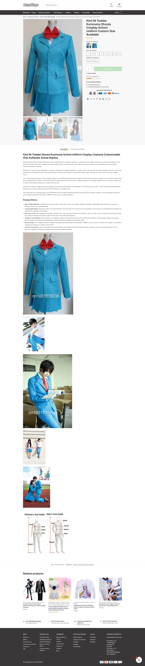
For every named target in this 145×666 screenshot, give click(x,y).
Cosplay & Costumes (79, 639)
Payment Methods (45, 642)
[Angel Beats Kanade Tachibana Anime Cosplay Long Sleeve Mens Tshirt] (85, 589)
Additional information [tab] (77, 149)
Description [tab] (64, 149)
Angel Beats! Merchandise (81, 602)
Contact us (26, 646)
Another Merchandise (105, 602)
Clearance (59, 646)
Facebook (93, 637)
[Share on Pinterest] (97, 98)
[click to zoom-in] (52, 67)
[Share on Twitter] (93, 98)
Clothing (75, 642)
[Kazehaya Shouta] (88, 45)
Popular (58, 641)
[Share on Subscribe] (103, 98)
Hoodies (75, 644)
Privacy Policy (27, 642)
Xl (101, 53)
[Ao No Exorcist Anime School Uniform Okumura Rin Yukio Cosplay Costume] (34, 589)
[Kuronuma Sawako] (94, 45)
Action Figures (77, 637)
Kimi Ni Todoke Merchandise (47, 16)
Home (24, 16)
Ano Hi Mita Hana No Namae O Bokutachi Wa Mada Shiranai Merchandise (59, 604)
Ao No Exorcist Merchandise (31, 602)
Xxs (115, 53)
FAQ (24, 649)
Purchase (119, 6)
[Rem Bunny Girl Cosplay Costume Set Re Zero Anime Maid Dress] (110, 589)
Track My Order (44, 637)
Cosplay (75, 564)
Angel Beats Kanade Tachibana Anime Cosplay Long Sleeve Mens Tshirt (84, 606)
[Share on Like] (87, 98)
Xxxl (119, 53)
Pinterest (92, 639)
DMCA (25, 639)
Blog (57, 651)
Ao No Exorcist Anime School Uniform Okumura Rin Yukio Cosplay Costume (34, 605)
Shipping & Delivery (46, 639)
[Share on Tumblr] (106, 98)
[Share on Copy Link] (109, 98)
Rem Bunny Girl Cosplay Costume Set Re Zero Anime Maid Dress (109, 604)
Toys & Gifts (76, 646)
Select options (34, 615)
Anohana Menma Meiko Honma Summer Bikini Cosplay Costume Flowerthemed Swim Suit (58, 608)
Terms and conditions (29, 644)
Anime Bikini (51, 602)
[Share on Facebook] (90, 98)
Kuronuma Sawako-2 (92, 61)
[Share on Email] (100, 98)
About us (25, 637)
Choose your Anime (33, 16)
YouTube (92, 642)
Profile (111, 6)
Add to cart (108, 69)
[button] (80, 67)
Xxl (110, 53)
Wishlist (58, 648)
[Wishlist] (43, 580)
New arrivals (60, 644)
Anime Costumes (60, 602)
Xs (106, 53)
